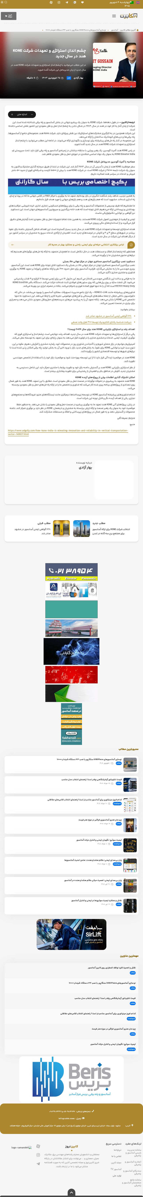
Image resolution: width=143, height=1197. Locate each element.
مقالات (118, 763)
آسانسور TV (116, 1169)
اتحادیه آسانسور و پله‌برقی (133, 1163)
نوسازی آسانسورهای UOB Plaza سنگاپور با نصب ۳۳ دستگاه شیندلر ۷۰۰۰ (89, 30)
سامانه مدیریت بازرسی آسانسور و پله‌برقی (133, 1153)
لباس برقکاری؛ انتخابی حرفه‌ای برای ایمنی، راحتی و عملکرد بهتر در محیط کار (86, 245)
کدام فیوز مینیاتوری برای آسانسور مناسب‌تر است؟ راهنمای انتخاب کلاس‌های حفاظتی (84, 800)
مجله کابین (116, 1162)
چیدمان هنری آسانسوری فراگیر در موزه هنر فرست (100, 820)
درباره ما (117, 1150)
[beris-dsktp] (71, 186)
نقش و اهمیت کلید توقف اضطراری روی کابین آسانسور (112, 968)
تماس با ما (116, 1156)
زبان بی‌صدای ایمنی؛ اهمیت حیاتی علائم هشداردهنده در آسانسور (93, 880)
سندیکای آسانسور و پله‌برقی (132, 1172)
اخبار (68, 78)
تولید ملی (117, 1175)
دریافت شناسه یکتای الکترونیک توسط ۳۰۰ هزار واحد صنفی (101, 322)
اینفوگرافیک (117, 804)
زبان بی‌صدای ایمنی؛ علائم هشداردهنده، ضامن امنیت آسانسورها (93, 860)
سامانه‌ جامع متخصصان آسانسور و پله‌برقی (131, 1182)
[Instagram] (59, 2)
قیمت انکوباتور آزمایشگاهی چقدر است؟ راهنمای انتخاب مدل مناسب (91, 779)
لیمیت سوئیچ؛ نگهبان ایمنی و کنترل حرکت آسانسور (99, 840)
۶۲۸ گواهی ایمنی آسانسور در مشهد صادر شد (108, 316)
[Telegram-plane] (66, 2)
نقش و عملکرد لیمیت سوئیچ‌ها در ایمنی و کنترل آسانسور (96, 900)
